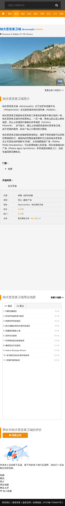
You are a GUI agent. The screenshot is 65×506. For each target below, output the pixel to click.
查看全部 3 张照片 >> (54, 90)
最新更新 (16, 502)
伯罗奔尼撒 (28, 195)
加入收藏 (7, 490)
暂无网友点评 (24, 218)
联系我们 (6, 502)
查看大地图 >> (57, 297)
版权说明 (27, 502)
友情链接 (37, 502)
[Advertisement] (32, 256)
